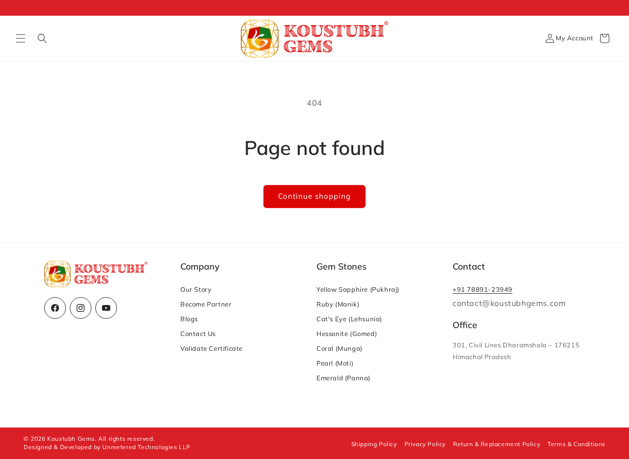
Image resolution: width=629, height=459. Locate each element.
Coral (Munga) (339, 348)
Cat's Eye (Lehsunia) (349, 319)
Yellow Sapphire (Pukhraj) (358, 289)
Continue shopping (314, 196)
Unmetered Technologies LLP (146, 447)
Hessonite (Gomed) (346, 333)
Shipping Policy (374, 444)
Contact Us (198, 333)
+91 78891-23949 (483, 289)
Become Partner (205, 304)
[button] (20, 38)
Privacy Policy (425, 444)
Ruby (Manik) (337, 304)
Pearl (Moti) (334, 363)
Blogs (189, 319)
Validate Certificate (211, 348)
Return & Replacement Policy (496, 444)
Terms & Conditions (576, 444)
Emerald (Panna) (343, 378)
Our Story (195, 289)
